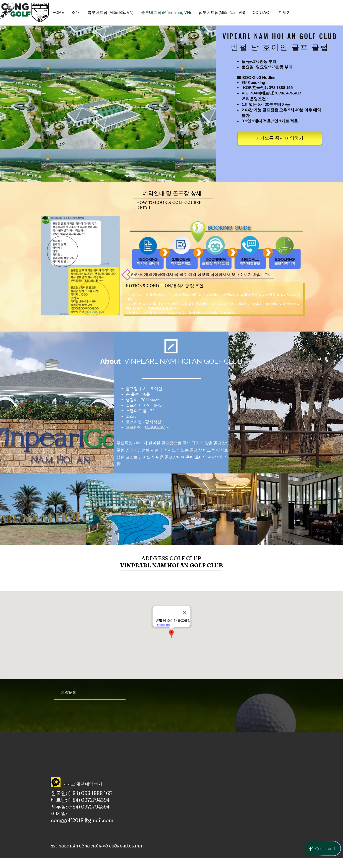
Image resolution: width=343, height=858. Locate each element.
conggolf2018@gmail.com (82, 820)
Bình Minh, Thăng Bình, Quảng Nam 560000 (187, 576)
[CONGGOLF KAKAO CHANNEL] (56, 782)
